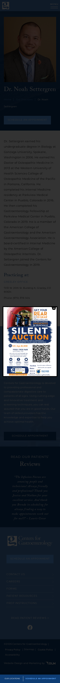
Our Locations (12, 679)
